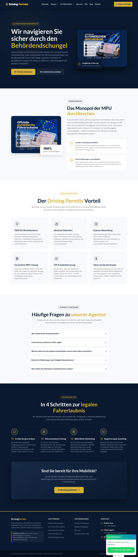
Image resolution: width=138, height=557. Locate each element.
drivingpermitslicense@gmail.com (115, 533)
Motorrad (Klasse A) (55, 534)
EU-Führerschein (66, 4)
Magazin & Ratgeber (81, 527)
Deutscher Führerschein (56, 530)
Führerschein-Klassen (55, 523)
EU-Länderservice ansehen (50, 72)
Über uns (79, 4)
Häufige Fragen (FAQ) (82, 534)
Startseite (45, 4)
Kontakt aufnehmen (24, 72)
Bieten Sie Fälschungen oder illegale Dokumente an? (52, 360)
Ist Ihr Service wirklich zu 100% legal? (46, 342)
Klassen (53, 4)
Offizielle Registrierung (56, 537)
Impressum (102, 553)
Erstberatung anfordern (67, 490)
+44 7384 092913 (110, 526)
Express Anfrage (124, 4)
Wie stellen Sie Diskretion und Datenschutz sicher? (52, 369)
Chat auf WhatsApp (122, 550)
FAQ (86, 4)
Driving (18, 4)
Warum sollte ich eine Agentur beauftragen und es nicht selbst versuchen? (61, 351)
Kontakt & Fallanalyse (82, 523)
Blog (91, 4)
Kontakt (97, 4)
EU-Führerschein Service (56, 527)
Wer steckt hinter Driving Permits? (45, 334)
